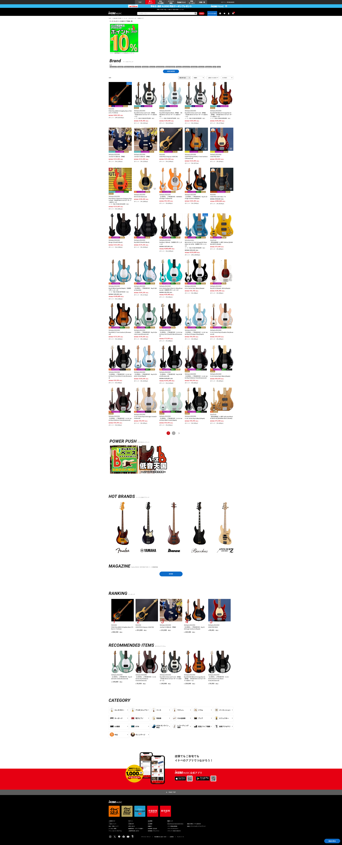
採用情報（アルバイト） (154, 830)
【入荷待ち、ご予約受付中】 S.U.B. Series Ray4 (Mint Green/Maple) (170, 419)
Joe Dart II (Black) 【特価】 (142, 156)
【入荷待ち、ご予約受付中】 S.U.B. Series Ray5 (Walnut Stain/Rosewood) (196, 377)
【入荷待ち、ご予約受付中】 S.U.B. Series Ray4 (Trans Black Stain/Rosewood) (120, 376)
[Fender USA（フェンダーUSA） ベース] (122, 528)
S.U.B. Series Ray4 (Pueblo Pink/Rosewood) (221, 333)
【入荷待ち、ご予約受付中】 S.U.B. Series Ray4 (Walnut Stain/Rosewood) (120, 419)
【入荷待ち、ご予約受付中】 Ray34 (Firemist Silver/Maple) (145, 375)
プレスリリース (180, 836)
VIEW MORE (171, 71)
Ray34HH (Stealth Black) (141, 242)
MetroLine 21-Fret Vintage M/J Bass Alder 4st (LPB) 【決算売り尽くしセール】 (196, 244)
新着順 (195, 77)
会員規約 (172, 836)
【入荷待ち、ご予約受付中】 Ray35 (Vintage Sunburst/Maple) (196, 197)
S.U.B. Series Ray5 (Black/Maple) (220, 376)
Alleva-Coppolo (129, 67)
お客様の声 (131, 823)
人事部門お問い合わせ (133, 830)
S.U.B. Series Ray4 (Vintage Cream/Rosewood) (145, 417)
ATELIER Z (145, 67)
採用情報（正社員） (153, 828)
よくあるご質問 (112, 828)
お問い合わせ (131, 826)
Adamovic (113, 67)
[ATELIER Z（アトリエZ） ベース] (225, 528)
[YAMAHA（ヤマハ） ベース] (148, 528)
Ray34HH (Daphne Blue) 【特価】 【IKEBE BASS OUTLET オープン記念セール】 (170, 114)
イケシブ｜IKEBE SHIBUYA (174, 830)
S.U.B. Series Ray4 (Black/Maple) (195, 418)
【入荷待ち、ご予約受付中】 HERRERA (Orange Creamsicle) (170, 197)
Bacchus (152, 67)
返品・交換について (113, 826)
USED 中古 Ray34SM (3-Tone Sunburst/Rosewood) (196, 157)
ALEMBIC (120, 67)
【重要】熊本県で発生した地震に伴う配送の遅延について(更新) (171, 9)
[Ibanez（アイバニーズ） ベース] (174, 528)
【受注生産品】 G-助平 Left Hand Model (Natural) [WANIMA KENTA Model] (221, 417)
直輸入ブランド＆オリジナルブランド (196, 826)
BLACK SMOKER (170, 67)
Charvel (179, 67)
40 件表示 (224, 77)
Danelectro (186, 67)
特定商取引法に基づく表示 (160, 836)
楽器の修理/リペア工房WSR (194, 823)
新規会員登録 (230, 2)
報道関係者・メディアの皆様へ (135, 828)
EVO (219, 67)
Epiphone (208, 67)
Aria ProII (138, 67)
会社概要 (150, 823)
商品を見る (332, 841)
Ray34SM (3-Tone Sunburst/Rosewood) (120, 333)
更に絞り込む (183, 77)
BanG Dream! (160, 67)
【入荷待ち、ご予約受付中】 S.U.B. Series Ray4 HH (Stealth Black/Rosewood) (170, 334)
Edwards (201, 67)
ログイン (223, 2)
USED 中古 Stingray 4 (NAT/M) (168, 156)
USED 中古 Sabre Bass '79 (218, 197)
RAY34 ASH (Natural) (140, 197)
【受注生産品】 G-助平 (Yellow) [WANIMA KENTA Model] (221, 243)
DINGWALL (194, 67)
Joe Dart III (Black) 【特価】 (117, 156)
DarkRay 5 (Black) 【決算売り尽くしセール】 (170, 243)
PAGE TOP (172, 792)
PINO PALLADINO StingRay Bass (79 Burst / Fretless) (120, 112)
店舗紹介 (150, 826)
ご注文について (112, 823)
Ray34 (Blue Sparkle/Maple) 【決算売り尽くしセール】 (120, 289)
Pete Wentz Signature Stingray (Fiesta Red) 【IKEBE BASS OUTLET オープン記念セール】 (120, 200)
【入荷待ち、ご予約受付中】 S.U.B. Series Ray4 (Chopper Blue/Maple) (196, 333)
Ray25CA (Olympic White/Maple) (220, 288)
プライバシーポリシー (146, 836)
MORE (171, 574)
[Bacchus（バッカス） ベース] (199, 528)
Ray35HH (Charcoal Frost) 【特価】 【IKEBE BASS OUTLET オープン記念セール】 (196, 114)
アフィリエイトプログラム (115, 830)
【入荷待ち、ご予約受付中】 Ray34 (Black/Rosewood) (170, 375)
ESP (214, 67)
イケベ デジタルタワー (173, 828)
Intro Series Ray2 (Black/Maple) (194, 288)
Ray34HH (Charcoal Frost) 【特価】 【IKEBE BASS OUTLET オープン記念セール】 (145, 114)
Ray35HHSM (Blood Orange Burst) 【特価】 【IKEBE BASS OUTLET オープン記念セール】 (221, 114)
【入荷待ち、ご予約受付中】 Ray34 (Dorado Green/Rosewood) (145, 333)
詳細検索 (202, 13)
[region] (171, 528)
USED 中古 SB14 (215, 156)
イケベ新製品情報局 (172, 826)
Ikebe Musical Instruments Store (175, 823)
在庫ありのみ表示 (212, 77)
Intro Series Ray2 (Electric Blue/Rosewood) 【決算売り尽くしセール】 (170, 289)
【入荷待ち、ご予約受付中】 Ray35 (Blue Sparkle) (145, 289)
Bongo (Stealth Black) (116, 242)
